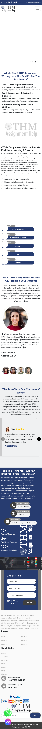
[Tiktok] (16, 2)
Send (29, 602)
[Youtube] (14, 2)
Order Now (34, 62)
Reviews (4, 660)
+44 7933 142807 (34, 2)
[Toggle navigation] (38, 9)
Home (3, 653)
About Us (4, 657)
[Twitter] (6, 2)
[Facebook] (1, 2)
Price (3, 664)
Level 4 (24, 637)
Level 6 (24, 640)
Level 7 (4, 644)
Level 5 (4, 640)
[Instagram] (4, 2)
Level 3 (4, 637)
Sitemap (4, 674)
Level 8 (24, 644)
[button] (6, 370)
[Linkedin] (9, 2)
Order (3, 667)
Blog (3, 671)
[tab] (21, 228)
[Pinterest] (11, 2)
